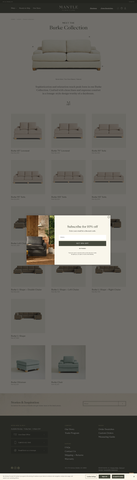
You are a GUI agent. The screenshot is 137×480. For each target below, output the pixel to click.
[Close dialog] (109, 217)
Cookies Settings (91, 476)
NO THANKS (82, 248)
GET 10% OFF (82, 243)
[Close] (134, 477)
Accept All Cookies (118, 476)
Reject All (104, 476)
